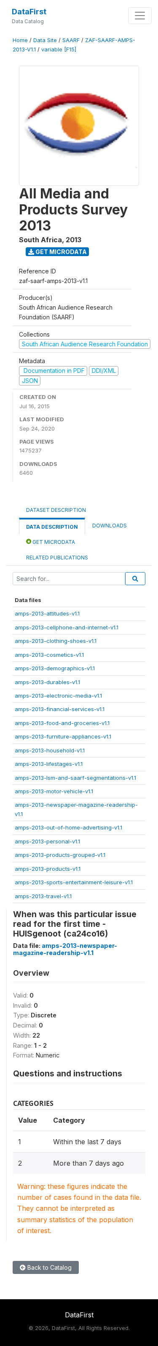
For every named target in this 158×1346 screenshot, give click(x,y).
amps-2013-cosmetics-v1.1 (49, 654)
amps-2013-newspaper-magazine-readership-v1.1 (65, 949)
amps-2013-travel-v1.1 (43, 896)
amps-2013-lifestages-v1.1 (49, 763)
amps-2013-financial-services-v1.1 (59, 709)
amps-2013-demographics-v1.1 (55, 668)
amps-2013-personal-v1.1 (47, 841)
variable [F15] (58, 49)
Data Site (45, 40)
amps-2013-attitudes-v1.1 (47, 613)
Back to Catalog (49, 1267)
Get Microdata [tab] (53, 542)
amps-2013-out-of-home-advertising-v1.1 (68, 827)
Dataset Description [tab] (56, 510)
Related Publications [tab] (57, 557)
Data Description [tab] (52, 527)
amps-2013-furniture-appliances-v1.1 (63, 736)
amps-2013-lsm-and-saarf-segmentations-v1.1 (75, 777)
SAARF (71, 40)
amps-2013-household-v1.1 (50, 750)
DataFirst (29, 11)
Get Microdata (60, 251)
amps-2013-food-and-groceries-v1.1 (62, 723)
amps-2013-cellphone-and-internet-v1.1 (66, 627)
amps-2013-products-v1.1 (47, 868)
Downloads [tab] (109, 525)
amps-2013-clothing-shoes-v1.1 (55, 640)
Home (20, 40)
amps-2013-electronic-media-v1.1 (58, 695)
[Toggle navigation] (140, 15)
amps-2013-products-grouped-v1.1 (60, 854)
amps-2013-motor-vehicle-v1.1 (54, 791)
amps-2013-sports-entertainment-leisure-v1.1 (74, 882)
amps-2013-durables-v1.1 (47, 682)
